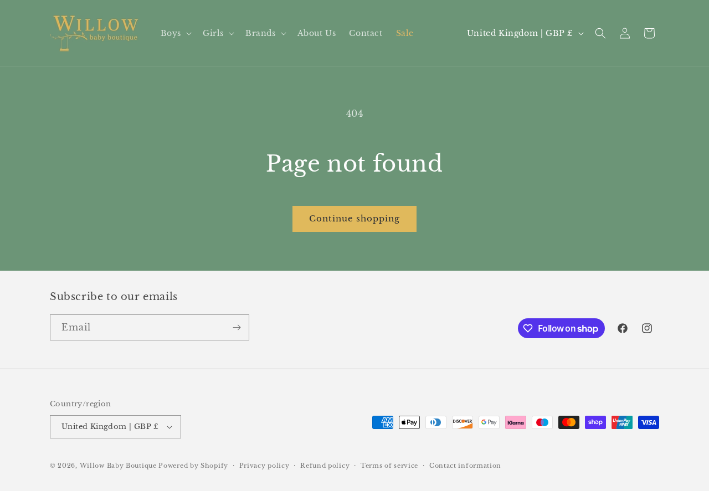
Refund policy (325, 465)
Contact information (465, 465)
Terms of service (389, 465)
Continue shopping (354, 218)
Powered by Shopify (193, 465)
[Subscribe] (236, 327)
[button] (175, 33)
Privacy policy (264, 465)
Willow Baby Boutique (118, 465)
